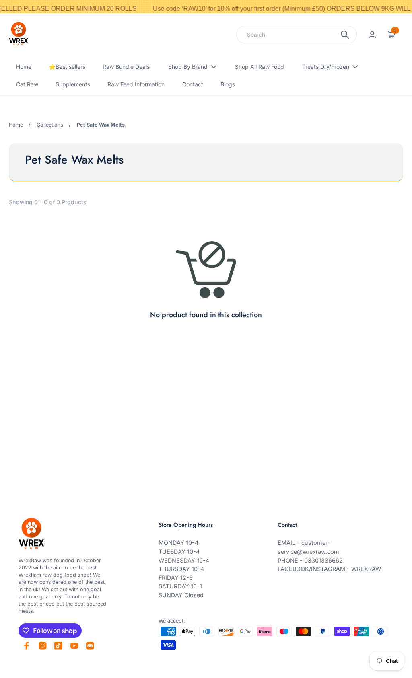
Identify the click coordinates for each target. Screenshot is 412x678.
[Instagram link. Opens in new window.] (43, 646)
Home (23, 66)
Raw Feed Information (136, 84)
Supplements (73, 84)
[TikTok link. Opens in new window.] (58, 646)
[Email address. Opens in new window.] (90, 646)
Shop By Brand (188, 66)
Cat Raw (27, 84)
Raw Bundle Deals (126, 66)
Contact (192, 84)
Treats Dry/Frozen (325, 66)
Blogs (227, 84)
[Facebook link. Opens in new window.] (27, 646)
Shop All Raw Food (259, 66)
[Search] (345, 34)
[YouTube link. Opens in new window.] (74, 646)
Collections (50, 125)
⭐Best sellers (67, 66)
